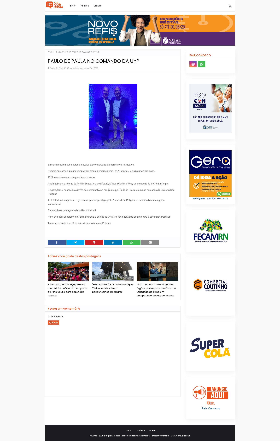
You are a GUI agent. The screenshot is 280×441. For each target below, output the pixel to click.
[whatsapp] (201, 64)
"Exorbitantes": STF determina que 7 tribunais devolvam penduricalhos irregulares (112, 288)
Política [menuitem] (85, 5)
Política (141, 430)
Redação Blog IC (58, 68)
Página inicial (54, 52)
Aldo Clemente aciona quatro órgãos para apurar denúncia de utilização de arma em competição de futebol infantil (156, 290)
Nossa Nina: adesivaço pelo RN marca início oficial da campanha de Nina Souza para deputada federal (68, 290)
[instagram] (193, 64)
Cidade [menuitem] (97, 5)
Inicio (129, 430)
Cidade (152, 430)
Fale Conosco (211, 408)
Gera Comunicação (180, 436)
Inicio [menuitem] (73, 5)
